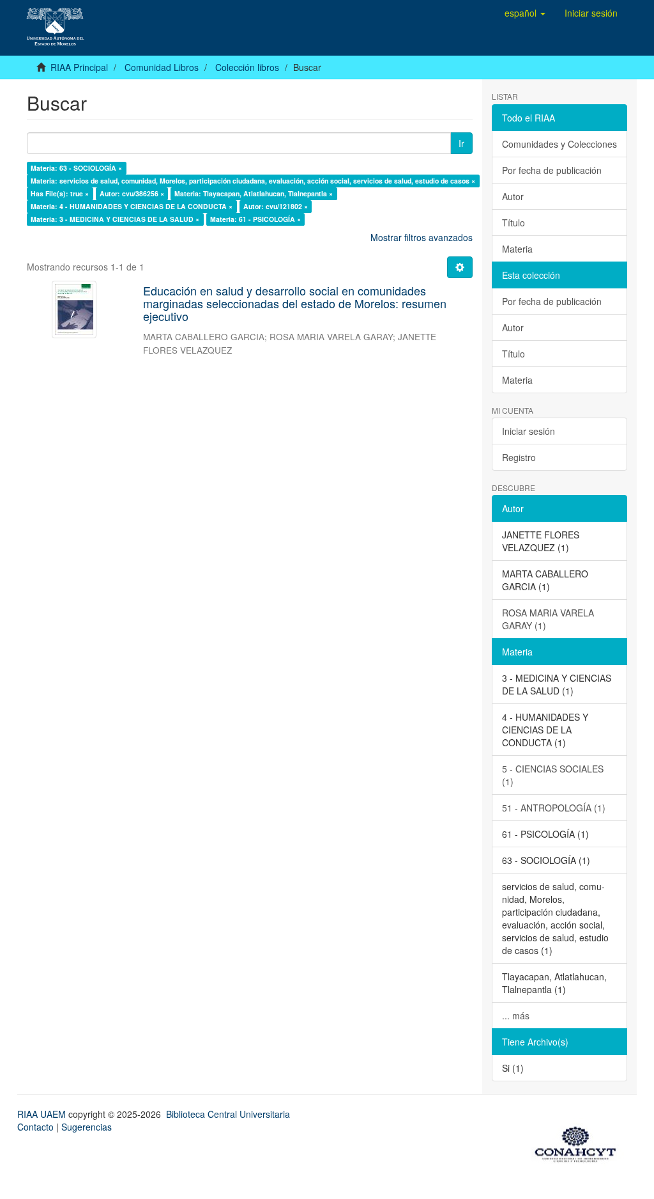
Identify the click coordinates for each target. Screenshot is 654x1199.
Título (513, 222)
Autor (513, 196)
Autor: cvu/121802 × (275, 206)
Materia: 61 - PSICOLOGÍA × (255, 219)
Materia (517, 248)
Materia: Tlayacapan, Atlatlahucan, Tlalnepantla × (253, 193)
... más (515, 1015)
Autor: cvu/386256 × (132, 193)
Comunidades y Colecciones (559, 143)
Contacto (35, 1126)
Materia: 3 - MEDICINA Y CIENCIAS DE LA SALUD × (115, 219)
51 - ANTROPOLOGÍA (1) (553, 807)
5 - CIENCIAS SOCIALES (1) (553, 775)
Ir (461, 143)
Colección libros (247, 67)
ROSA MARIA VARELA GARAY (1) (548, 619)
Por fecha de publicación (552, 170)
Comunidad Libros (162, 67)
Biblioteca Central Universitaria (228, 1114)
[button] (525, 13)
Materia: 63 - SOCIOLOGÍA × (76, 168)
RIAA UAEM (42, 1114)
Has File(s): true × (60, 193)
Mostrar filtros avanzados (421, 237)
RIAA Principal (79, 67)
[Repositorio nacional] (579, 1142)
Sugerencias (86, 1126)
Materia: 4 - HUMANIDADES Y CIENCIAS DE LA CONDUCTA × (131, 206)
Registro (519, 457)
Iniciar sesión (528, 431)
